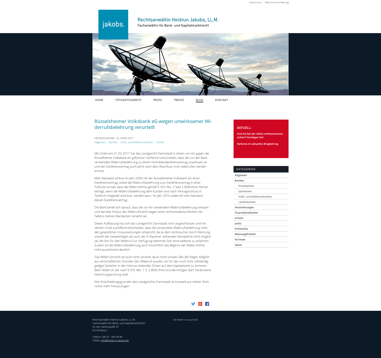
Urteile (160, 142)
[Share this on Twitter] (193, 305)
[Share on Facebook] (207, 305)
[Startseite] (156, 30)
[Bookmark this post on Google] (200, 305)
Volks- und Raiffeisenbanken (136, 142)
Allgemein (100, 142)
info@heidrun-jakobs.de (115, 340)
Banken (113, 142)
